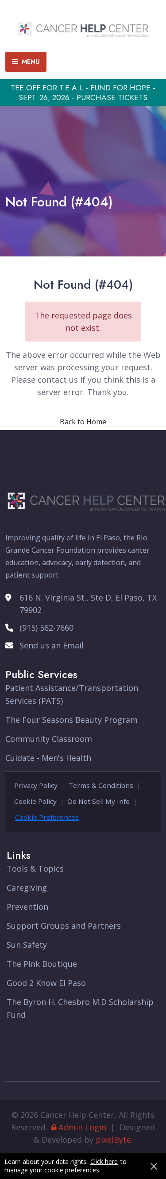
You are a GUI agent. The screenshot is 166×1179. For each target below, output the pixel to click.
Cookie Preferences (47, 817)
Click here (104, 1162)
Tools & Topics (35, 868)
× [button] (154, 1166)
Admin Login (82, 1127)
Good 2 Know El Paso (46, 982)
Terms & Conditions (101, 785)
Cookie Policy (35, 801)
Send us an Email (51, 645)
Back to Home (83, 422)
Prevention (27, 906)
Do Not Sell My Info (99, 801)
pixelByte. (114, 1139)
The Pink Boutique (42, 963)
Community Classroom (48, 738)
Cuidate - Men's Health (48, 757)
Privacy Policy (36, 785)
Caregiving (27, 887)
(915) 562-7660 (46, 627)
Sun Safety (27, 944)
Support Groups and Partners (64, 925)
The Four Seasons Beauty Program (71, 719)
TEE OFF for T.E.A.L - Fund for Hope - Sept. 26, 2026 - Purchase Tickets (83, 92)
